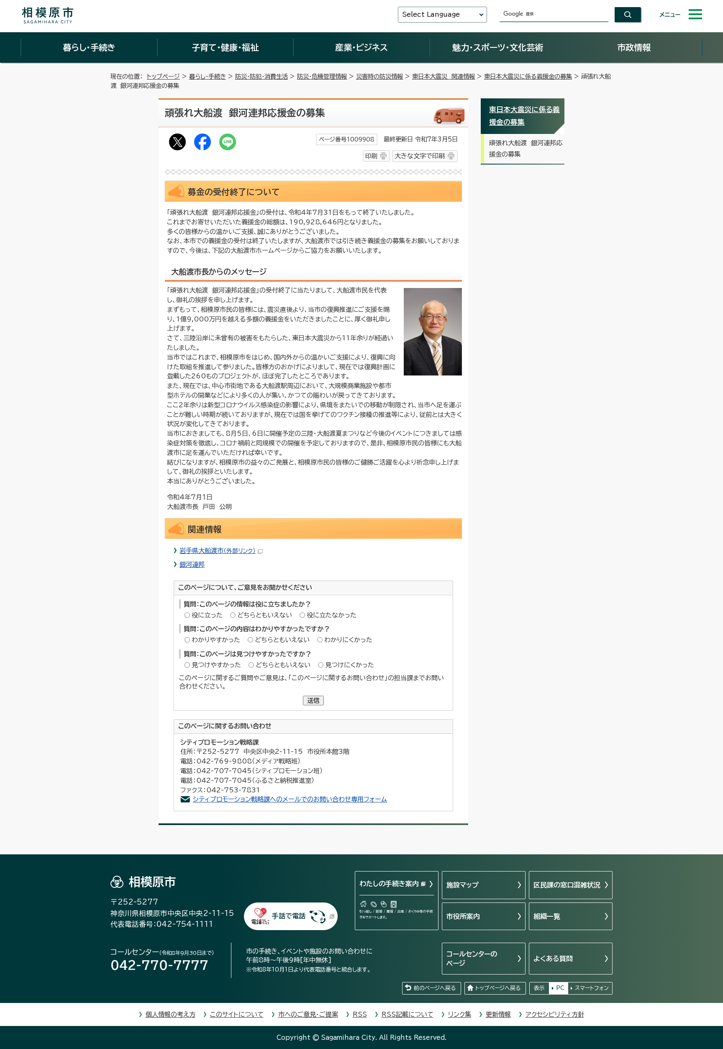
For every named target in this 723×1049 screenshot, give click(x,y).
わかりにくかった (348, 640)
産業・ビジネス (361, 47)
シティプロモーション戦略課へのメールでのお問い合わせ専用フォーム (290, 799)
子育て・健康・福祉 (225, 47)
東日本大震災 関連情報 (443, 76)
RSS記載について (407, 1014)
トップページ (163, 76)
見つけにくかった (349, 665)
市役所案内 (463, 916)
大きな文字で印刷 (420, 156)
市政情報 (634, 47)
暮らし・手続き (89, 47)
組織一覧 (546, 916)
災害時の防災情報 (379, 76)
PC (560, 988)
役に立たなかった (331, 615)
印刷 (371, 156)
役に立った (207, 615)
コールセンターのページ (471, 959)
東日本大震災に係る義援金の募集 (528, 76)
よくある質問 (553, 958)
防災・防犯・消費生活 (261, 76)
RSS (360, 1014)
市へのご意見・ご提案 (308, 1014)
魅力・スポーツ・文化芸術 (497, 47)
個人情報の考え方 (170, 1014)
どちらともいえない (264, 615)
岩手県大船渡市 (217, 551)
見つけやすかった (216, 665)
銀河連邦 (192, 564)
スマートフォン (592, 988)
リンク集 (459, 1014)
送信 (313, 700)
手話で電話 (288, 916)
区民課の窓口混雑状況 (566, 885)
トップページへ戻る (497, 988)
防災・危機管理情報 (322, 76)
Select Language (431, 14)
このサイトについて (237, 1014)
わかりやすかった (216, 640)
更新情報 (498, 1014)
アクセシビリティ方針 (555, 1014)
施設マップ (462, 885)
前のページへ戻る (435, 988)
